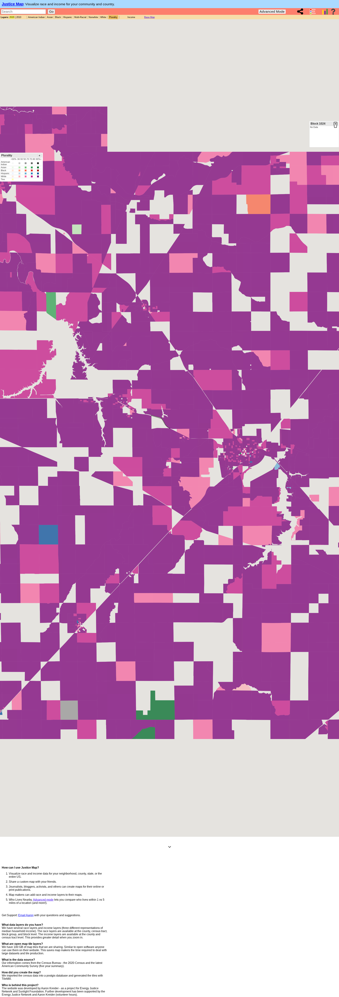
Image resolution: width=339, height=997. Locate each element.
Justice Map (12, 4)
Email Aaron (26, 915)
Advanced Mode (272, 11)
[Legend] (312, 11)
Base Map (149, 17)
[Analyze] (325, 11)
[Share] (300, 11)
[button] (335, 123)
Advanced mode (43, 899)
